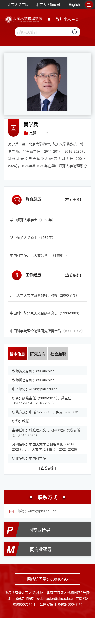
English (74, 4)
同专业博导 (39, 530)
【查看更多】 (73, 199)
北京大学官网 (18, 4)
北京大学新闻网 (48, 4)
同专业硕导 (41, 549)
